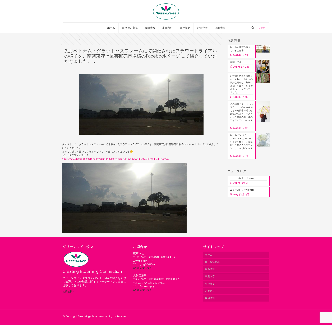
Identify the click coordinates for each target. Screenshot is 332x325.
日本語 (262, 28)
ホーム (208, 254)
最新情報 (210, 269)
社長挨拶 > (68, 291)
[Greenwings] (166, 11)
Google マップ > (142, 268)
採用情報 (210, 298)
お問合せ (210, 291)
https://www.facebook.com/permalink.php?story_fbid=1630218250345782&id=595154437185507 (115, 158)
